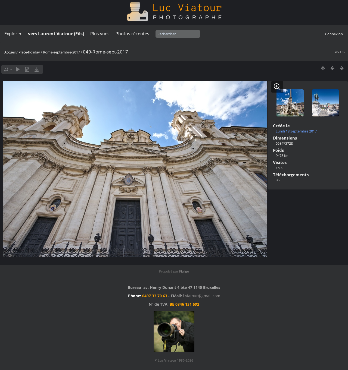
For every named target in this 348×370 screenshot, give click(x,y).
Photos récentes (132, 34)
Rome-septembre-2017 (61, 52)
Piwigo (184, 271)
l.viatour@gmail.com (201, 295)
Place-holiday (29, 52)
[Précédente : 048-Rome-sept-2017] (332, 68)
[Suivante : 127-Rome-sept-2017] (342, 68)
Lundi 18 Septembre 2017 (296, 131)
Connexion (334, 33)
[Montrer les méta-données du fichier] (27, 69)
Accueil (9, 52)
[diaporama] (18, 69)
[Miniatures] (323, 68)
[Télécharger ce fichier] (37, 69)
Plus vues (100, 34)
